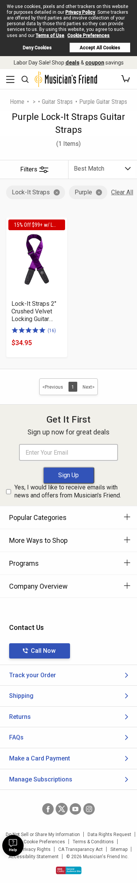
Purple (83, 192)
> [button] (34, 101)
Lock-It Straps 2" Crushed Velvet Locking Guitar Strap (33, 311)
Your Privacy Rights (30, 849)
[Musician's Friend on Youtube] (75, 809)
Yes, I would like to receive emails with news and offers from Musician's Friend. (67, 491)
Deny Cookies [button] (37, 47)
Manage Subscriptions (40, 779)
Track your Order (32, 675)
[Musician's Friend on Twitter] (61, 809)
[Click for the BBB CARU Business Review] (68, 870)
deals (72, 63)
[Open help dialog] (13, 845)
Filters (28, 169)
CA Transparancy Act (80, 849)
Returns (20, 716)
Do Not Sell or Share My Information (43, 834)
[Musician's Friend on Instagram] (89, 809)
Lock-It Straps (31, 192)
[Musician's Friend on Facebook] (48, 809)
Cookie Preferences (88, 35)
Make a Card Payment (39, 758)
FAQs (16, 737)
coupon (94, 63)
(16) (52, 330)
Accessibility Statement (33, 856)
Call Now (43, 650)
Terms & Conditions (93, 841)
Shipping (21, 695)
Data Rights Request (109, 834)
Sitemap (118, 849)
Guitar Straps (57, 101)
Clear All (122, 192)
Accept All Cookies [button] (100, 47)
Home (17, 101)
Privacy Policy (80, 12)
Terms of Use (50, 35)
